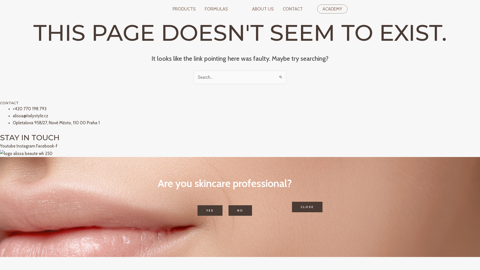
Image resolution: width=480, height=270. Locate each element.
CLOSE (307, 207)
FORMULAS (216, 9)
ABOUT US (263, 9)
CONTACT (293, 9)
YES (210, 210)
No (240, 210)
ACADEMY (332, 9)
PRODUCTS (184, 9)
